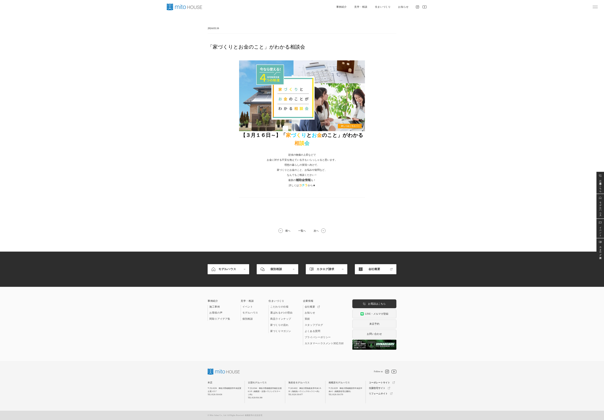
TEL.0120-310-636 (215, 394)
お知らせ (403, 7)
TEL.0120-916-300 (255, 398)
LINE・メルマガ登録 (376, 313)
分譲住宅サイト (377, 388)
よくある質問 (312, 331)
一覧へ (302, 230)
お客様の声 (215, 312)
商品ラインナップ (280, 318)
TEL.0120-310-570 (336, 394)
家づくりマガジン (280, 331)
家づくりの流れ (279, 325)
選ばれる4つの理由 (281, 312)
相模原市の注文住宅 (253, 415)
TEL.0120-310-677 (295, 394)
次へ (316, 230)
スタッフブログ (314, 325)
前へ (287, 230)
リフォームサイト (378, 393)
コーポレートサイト (379, 382)
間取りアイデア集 (219, 318)
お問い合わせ (374, 334)
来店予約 (374, 324)
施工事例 (214, 306)
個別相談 (247, 318)
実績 (307, 318)
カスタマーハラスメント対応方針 (324, 343)
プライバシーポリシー (318, 337)
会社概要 (310, 306)
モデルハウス (250, 312)
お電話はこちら (377, 303)
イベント (247, 306)
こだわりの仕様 (279, 306)
